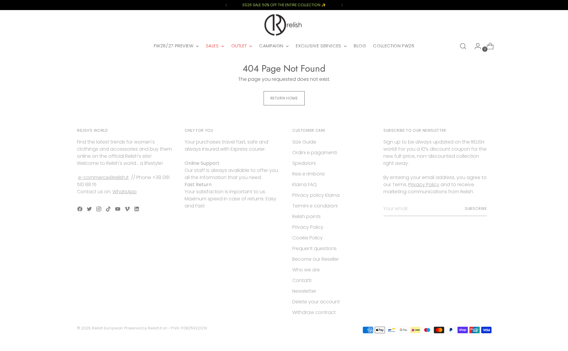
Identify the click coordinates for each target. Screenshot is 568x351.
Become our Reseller (315, 259)
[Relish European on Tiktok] (108, 210)
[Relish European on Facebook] (80, 210)
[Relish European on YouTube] (118, 210)
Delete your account (316, 301)
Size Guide (304, 142)
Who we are (306, 269)
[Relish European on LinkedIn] (137, 210)
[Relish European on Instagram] (99, 210)
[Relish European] (284, 25)
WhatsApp (124, 191)
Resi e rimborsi (308, 173)
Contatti (302, 280)
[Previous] (226, 5)
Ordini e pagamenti (314, 152)
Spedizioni (304, 163)
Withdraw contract (314, 312)
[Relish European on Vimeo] (127, 210)
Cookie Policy (307, 237)
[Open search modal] (463, 46)
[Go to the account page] (475, 46)
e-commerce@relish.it (103, 177)
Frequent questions (314, 248)
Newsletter (304, 291)
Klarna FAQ (304, 184)
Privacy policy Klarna (316, 195)
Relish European (107, 328)
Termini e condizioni (315, 205)
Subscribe (476, 208)
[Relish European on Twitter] (89, 210)
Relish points (306, 216)
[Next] (341, 5)
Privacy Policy (307, 227)
